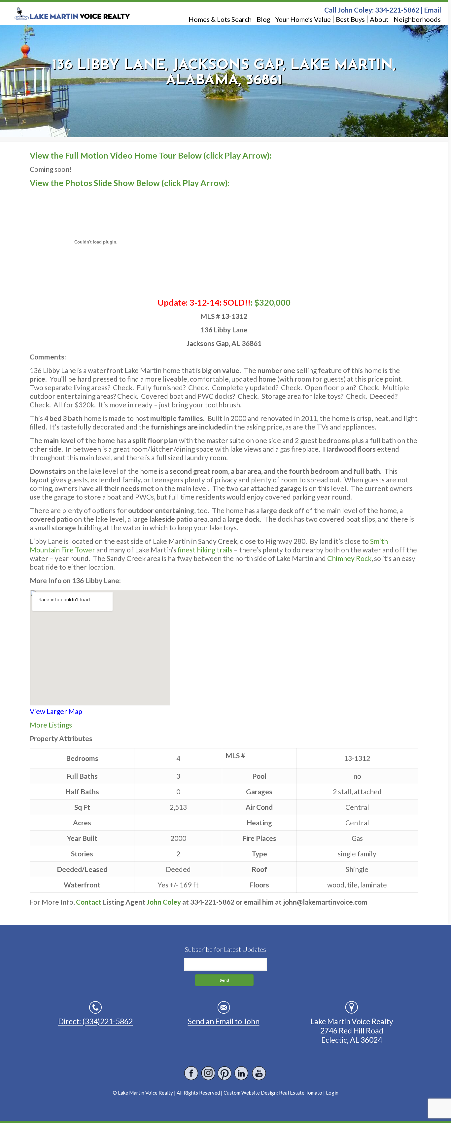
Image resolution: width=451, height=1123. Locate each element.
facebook (191, 1073)
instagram (208, 1073)
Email (432, 10)
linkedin (241, 1073)
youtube (258, 1073)
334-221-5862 (397, 10)
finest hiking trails (204, 549)
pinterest (225, 1073)
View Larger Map (56, 711)
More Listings (51, 725)
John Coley (164, 902)
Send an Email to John (224, 1021)
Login (332, 1093)
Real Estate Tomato (300, 1093)
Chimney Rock (349, 558)
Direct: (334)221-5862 (95, 1021)
